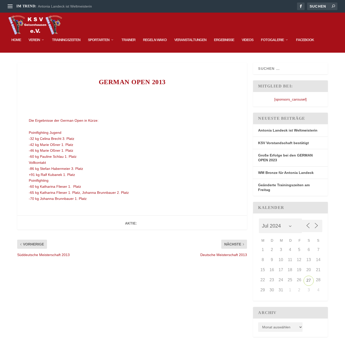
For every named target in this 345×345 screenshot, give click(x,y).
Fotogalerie (272, 40)
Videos (247, 40)
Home (16, 40)
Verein (34, 40)
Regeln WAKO (155, 40)
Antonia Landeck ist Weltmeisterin (65, 6)
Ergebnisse (224, 40)
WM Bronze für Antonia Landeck (286, 173)
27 (308, 280)
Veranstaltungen (190, 40)
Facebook (305, 40)
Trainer (128, 40)
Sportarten (98, 40)
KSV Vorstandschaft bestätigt (283, 143)
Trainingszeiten (66, 40)
